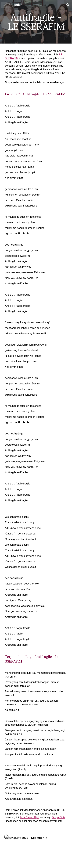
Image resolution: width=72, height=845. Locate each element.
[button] (4, 5)
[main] (36, 22)
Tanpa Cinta (58, 817)
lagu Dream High (29, 817)
